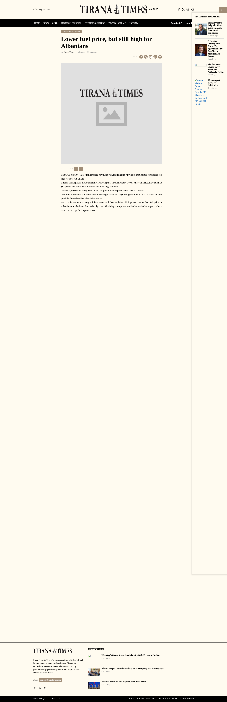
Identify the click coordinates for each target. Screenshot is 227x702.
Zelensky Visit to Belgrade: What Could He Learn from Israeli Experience (215, 28)
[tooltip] (179, 9)
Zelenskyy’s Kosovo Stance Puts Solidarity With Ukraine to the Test (130, 655)
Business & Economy (71, 32)
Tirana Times (69, 52)
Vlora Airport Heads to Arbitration (214, 83)
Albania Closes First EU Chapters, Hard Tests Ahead (123, 681)
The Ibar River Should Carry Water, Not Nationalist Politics (216, 68)
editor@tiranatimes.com (50, 680)
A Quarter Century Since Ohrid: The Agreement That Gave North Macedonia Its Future (215, 49)
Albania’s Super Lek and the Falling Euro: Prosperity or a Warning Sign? (132, 668)
